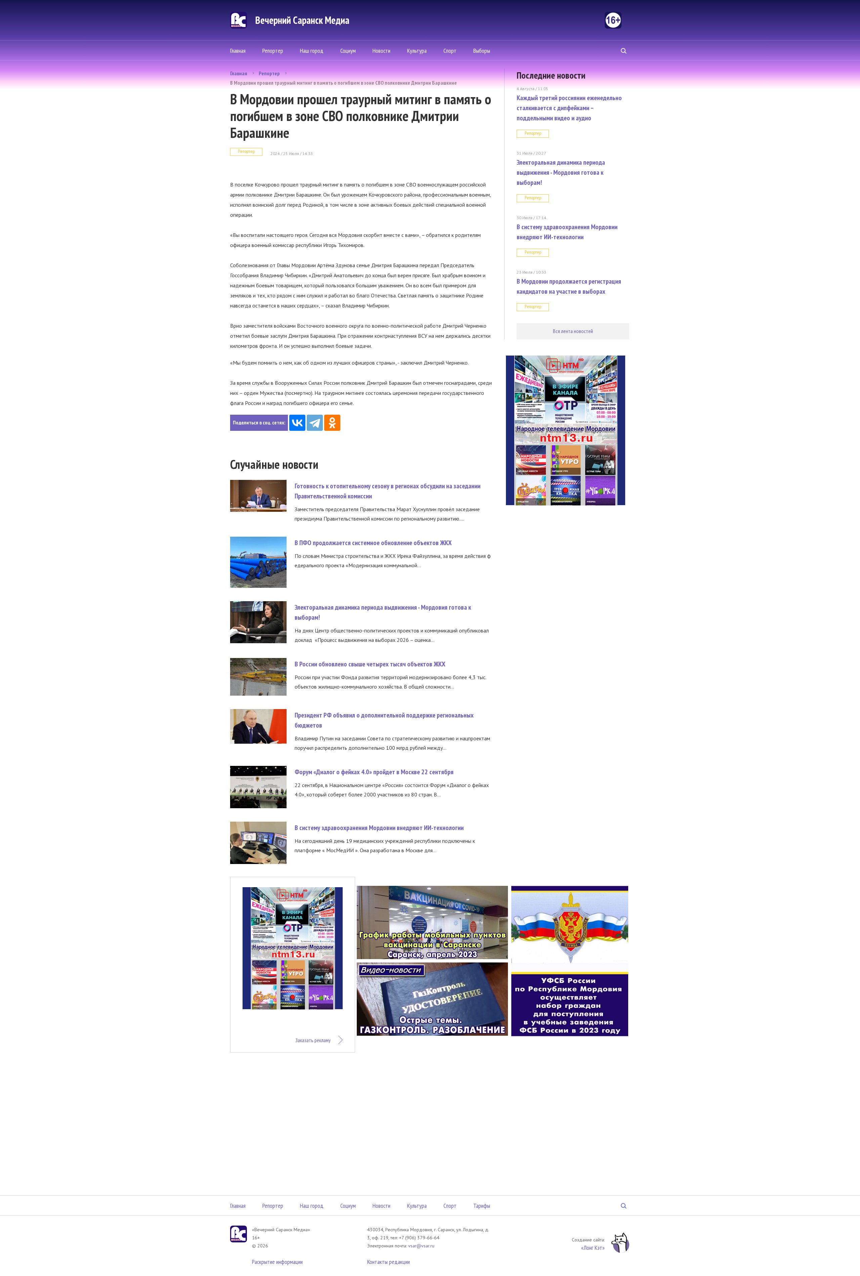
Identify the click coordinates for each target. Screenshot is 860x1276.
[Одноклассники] (332, 423)
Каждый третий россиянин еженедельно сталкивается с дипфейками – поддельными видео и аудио (569, 107)
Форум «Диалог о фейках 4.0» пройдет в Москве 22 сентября (374, 772)
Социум (348, 50)
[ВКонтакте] (297, 423)
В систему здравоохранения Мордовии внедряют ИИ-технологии (379, 827)
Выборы (481, 50)
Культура (417, 50)
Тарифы (481, 1205)
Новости (381, 50)
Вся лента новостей (573, 331)
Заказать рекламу (313, 1040)
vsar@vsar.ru (421, 1246)
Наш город (312, 50)
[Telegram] (315, 423)
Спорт (450, 50)
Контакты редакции (388, 1262)
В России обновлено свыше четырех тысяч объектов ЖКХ (370, 664)
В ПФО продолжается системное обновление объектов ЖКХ (373, 542)
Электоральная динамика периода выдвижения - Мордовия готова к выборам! (561, 172)
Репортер (272, 50)
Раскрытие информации (277, 1262)
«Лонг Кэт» (593, 1247)
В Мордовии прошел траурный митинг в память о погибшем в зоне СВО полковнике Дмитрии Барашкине (343, 82)
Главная (238, 50)
